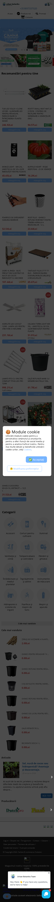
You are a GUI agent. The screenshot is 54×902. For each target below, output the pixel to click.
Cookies (27, 449)
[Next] (51, 777)
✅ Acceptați (36, 459)
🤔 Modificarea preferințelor (24, 468)
